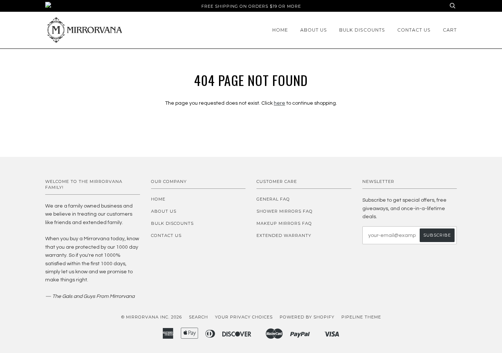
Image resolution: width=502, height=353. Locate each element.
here (279, 103)
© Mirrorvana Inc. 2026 (151, 317)
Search (198, 317)
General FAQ (273, 199)
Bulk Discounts (362, 30)
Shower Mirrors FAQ (285, 211)
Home (280, 30)
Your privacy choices (244, 317)
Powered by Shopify (307, 317)
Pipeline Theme (361, 317)
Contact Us (414, 30)
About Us (313, 30)
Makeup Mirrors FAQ (284, 223)
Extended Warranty (284, 235)
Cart (450, 30)
